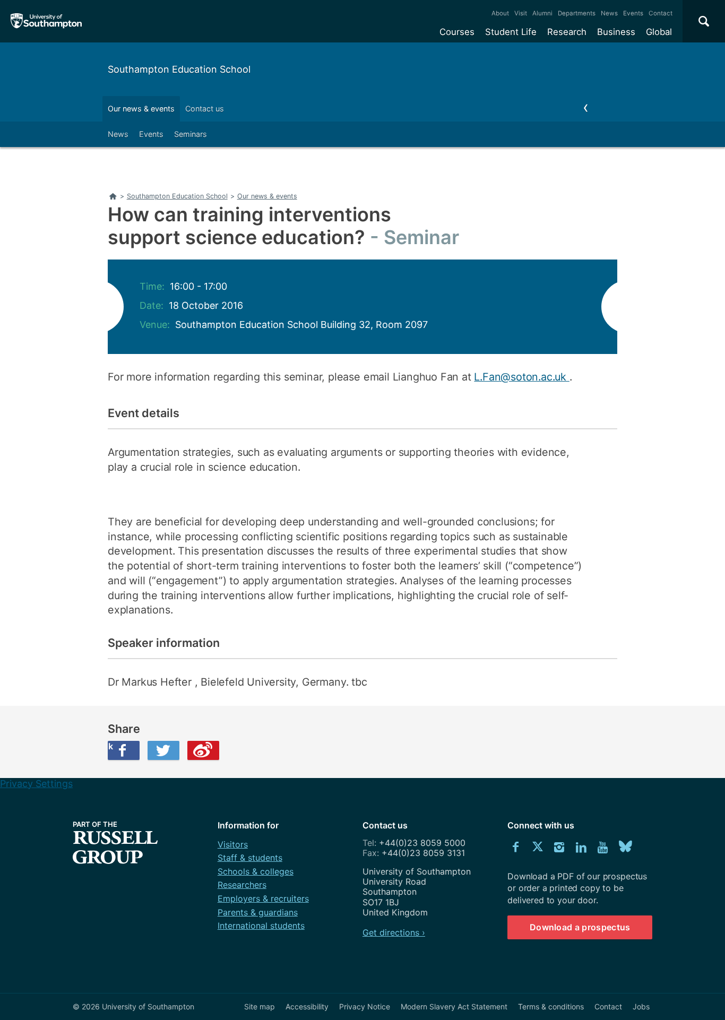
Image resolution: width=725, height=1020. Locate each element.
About (500, 13)
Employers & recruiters (263, 898)
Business (616, 32)
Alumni (542, 13)
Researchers (242, 884)
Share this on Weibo (203, 750)
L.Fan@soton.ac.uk (521, 376)
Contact (660, 13)
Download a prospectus (580, 927)
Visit (520, 13)
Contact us (204, 108)
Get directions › (393, 932)
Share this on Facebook (110, 746)
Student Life (511, 32)
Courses (456, 32)
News (609, 13)
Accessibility (307, 1006)
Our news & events (141, 108)
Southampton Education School (179, 69)
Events (633, 13)
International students (261, 925)
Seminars (190, 134)
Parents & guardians (258, 912)
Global (659, 32)
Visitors (233, 844)
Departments (576, 13)
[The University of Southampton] (46, 21)
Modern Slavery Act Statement (454, 1006)
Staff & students (250, 857)
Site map (259, 1006)
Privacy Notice (364, 1006)
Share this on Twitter (163, 750)
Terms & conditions (551, 1006)
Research (566, 32)
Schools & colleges (256, 871)
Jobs (641, 1006)
